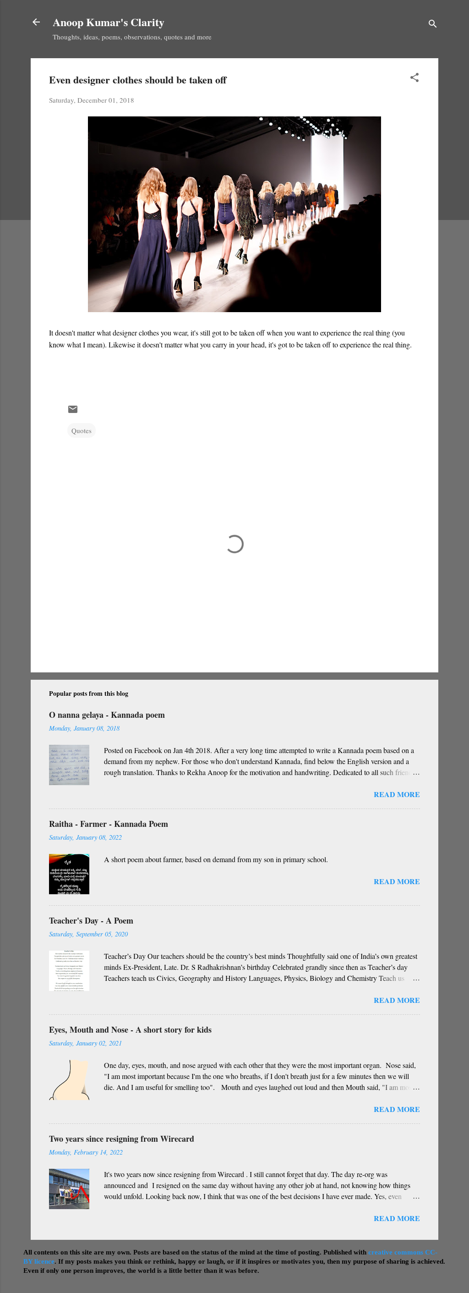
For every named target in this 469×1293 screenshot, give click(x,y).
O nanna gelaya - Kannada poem (107, 715)
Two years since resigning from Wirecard (121, 1138)
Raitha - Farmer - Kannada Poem (108, 824)
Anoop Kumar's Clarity (108, 22)
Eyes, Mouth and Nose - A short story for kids (130, 1029)
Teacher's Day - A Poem (91, 920)
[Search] (432, 25)
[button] (414, 79)
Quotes (81, 430)
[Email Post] (72, 412)
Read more (397, 794)
